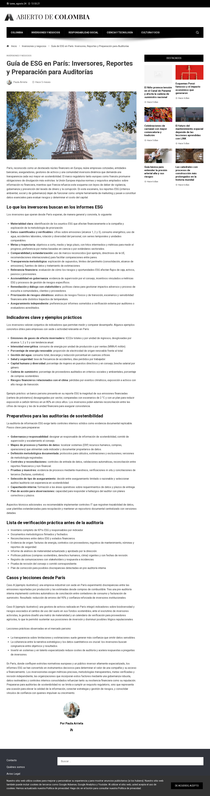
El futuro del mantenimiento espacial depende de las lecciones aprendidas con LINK (189, 132)
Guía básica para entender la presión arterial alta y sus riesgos (155, 172)
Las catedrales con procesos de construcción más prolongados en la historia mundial (187, 173)
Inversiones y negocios (19, 56)
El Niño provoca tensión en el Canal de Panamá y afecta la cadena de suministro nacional (158, 92)
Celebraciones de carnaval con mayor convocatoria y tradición (155, 130)
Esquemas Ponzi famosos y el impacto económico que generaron (188, 88)
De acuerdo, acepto (187, 785)
